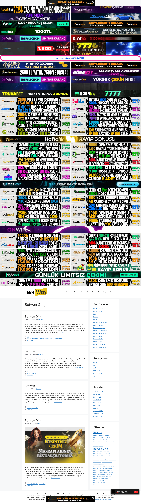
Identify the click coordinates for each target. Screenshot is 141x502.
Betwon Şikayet (102, 292)
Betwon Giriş (91, 292)
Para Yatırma (97, 373)
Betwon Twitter (96, 476)
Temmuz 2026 (98, 391)
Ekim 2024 (96, 405)
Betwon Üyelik (98, 339)
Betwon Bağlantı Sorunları (107, 437)
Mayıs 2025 (97, 397)
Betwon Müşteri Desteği (111, 466)
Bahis (95, 362)
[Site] (35, 101)
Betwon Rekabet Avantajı (98, 470)
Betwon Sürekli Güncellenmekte (99, 474)
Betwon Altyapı (98, 325)
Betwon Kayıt (97, 342)
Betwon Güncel (106, 451)
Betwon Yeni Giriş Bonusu (105, 476)
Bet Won (104, 432)
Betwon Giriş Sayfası (100, 322)
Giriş (28, 337)
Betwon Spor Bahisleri (109, 472)
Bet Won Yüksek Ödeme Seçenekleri (100, 478)
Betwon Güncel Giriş (97, 453)
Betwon (68, 292)
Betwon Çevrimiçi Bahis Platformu (100, 480)
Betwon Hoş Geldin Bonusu (54, 338)
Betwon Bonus (98, 336)
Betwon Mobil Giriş (99, 333)
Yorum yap (30, 340)
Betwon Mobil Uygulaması (98, 464)
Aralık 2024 (97, 400)
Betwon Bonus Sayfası (104, 439)
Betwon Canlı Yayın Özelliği (108, 441)
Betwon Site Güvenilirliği (98, 472)
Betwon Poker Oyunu (107, 468)
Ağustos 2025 (97, 394)
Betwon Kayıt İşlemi (104, 460)
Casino (95, 365)
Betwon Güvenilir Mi (99, 347)
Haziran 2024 (97, 416)
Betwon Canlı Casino (32, 484)
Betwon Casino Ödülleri (98, 444)
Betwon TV (109, 474)
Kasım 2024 (97, 402)
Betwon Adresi (98, 308)
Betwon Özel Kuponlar (97, 482)
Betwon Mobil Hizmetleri (107, 462)
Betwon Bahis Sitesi (97, 437)
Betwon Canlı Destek (100, 330)
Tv (94, 376)
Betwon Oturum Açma (97, 468)
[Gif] (70, 139)
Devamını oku (64, 332)
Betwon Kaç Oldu (99, 344)
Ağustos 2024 (98, 411)
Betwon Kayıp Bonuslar (106, 457)
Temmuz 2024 (98, 413)
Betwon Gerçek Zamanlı (98, 446)
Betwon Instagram (99, 328)
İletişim (112, 292)
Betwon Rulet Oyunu (108, 470)
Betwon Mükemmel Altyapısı (99, 466)
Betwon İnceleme (79, 292)
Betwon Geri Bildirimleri (109, 444)
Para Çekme (97, 371)
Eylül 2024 (96, 408)
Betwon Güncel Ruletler (40, 338)
